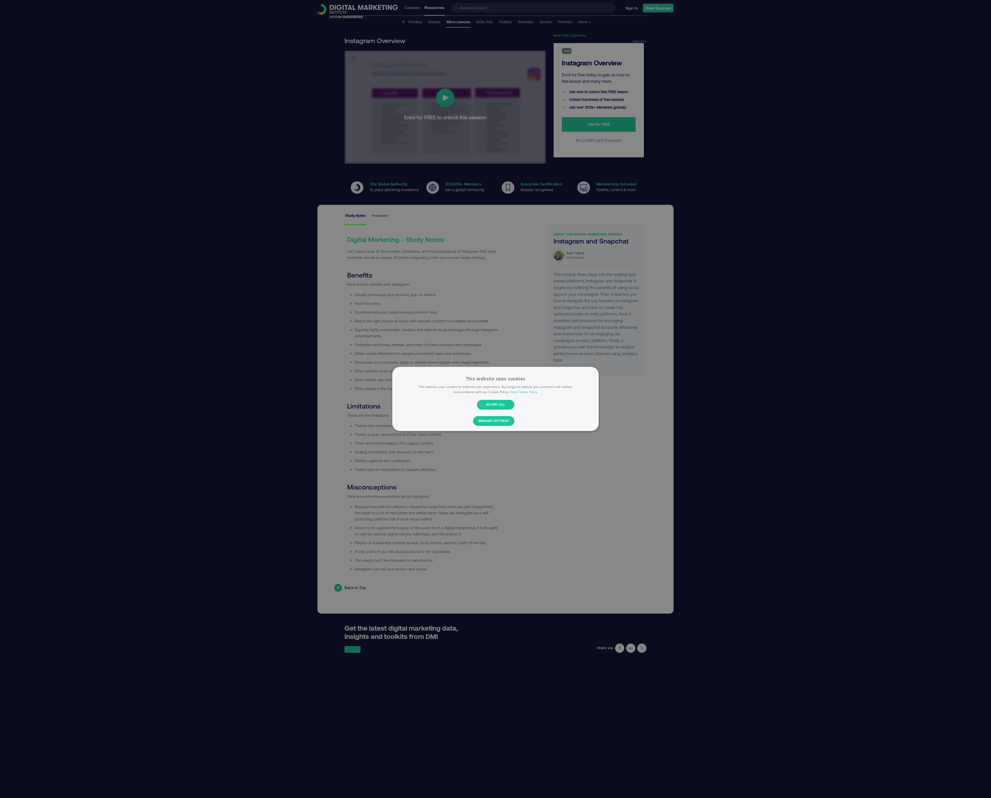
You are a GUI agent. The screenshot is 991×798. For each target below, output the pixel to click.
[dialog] (495, 399)
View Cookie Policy (524, 392)
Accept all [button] (495, 404)
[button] (495, 421)
